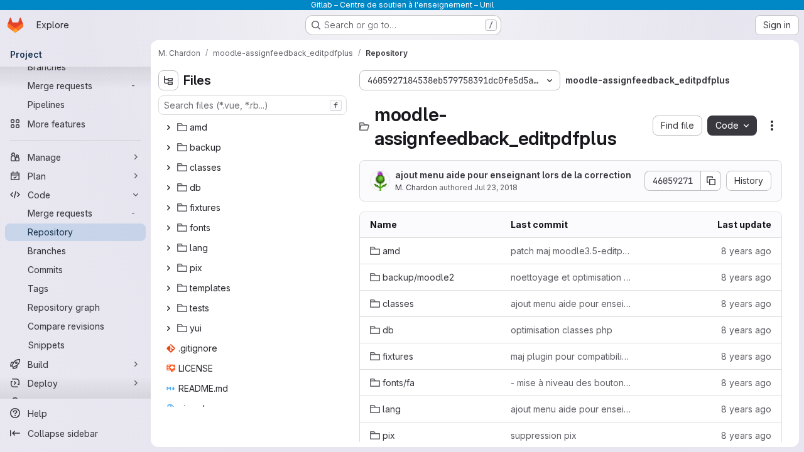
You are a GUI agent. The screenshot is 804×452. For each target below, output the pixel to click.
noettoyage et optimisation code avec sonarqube (571, 277)
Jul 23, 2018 (496, 187)
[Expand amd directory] (168, 127)
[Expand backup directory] (168, 147)
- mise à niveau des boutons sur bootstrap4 (571, 382)
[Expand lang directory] (168, 248)
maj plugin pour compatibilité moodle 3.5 (571, 356)
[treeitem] (254, 127)
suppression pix (544, 435)
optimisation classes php (561, 330)
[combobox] (252, 105)
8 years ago (746, 250)
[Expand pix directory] (168, 268)
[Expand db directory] (168, 187)
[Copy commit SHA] (711, 181)
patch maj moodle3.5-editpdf (571, 250)
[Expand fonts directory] (168, 227)
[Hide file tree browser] (168, 80)
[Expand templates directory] (168, 288)
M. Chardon (416, 187)
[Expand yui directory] (168, 328)
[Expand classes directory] (168, 167)
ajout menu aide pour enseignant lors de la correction (513, 175)
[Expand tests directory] (168, 308)
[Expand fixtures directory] (168, 207)
